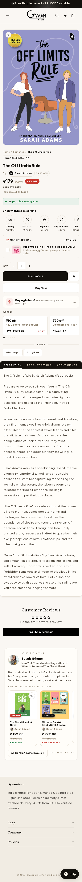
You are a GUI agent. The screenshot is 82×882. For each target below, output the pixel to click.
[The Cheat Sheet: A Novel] (22, 705)
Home (6, 152)
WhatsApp (13, 352)
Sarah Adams (32, 658)
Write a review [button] (41, 632)
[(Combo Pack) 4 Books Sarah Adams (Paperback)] (54, 705)
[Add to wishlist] (31, 695)
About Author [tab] (67, 365)
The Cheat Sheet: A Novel (21, 724)
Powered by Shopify (53, 875)
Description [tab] (12, 365)
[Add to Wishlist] (74, 276)
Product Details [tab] (39, 365)
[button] (7, 15)
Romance (18, 152)
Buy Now (41, 287)
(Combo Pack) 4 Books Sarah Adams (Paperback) (53, 724)
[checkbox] (41, 250)
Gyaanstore (34, 875)
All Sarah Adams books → (28, 752)
